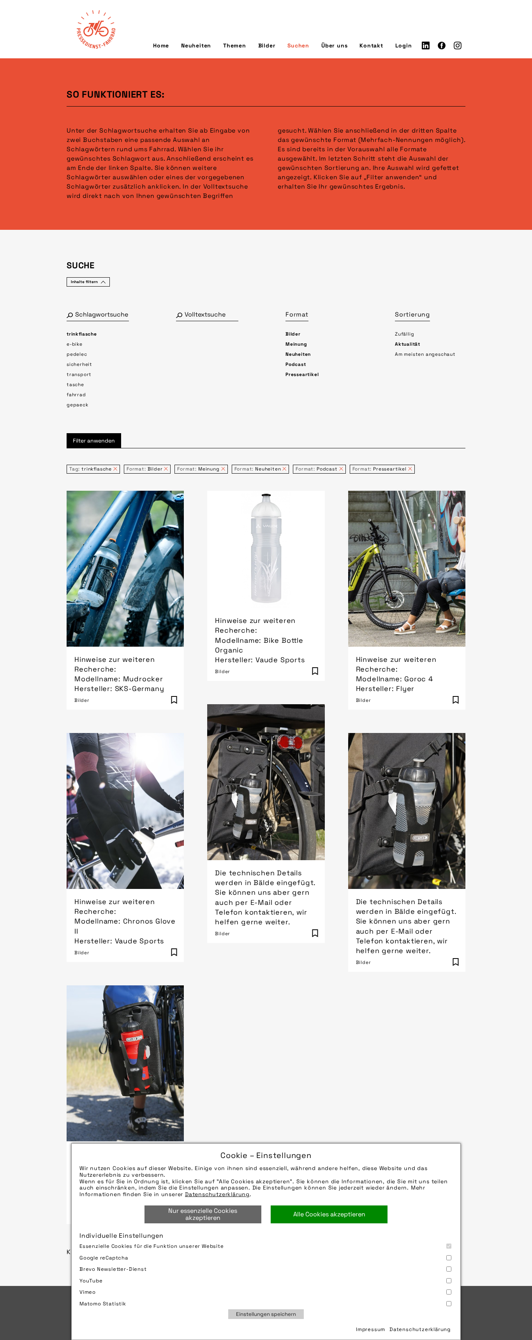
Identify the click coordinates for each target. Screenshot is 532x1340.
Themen (234, 45)
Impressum (370, 1329)
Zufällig (404, 334)
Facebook (442, 45)
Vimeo (87, 1292)
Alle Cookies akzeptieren (329, 1214)
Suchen (298, 45)
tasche (75, 384)
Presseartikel (302, 374)
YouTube (91, 1280)
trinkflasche (82, 334)
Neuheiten (196, 45)
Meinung (296, 344)
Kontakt (371, 45)
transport (79, 374)
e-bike (75, 344)
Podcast (295, 364)
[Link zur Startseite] (96, 29)
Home (161, 45)
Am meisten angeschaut (425, 354)
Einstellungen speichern (266, 1314)
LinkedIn (426, 45)
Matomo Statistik (102, 1303)
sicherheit (79, 364)
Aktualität (407, 344)
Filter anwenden (94, 440)
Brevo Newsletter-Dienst (113, 1269)
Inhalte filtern (84, 281)
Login (403, 45)
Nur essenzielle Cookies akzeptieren (202, 1214)
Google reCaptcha (103, 1257)
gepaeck (77, 405)
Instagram (458, 45)
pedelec (77, 354)
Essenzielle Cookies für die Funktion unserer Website (151, 1246)
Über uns (334, 45)
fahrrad (76, 395)
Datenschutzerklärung (217, 1194)
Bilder (267, 45)
